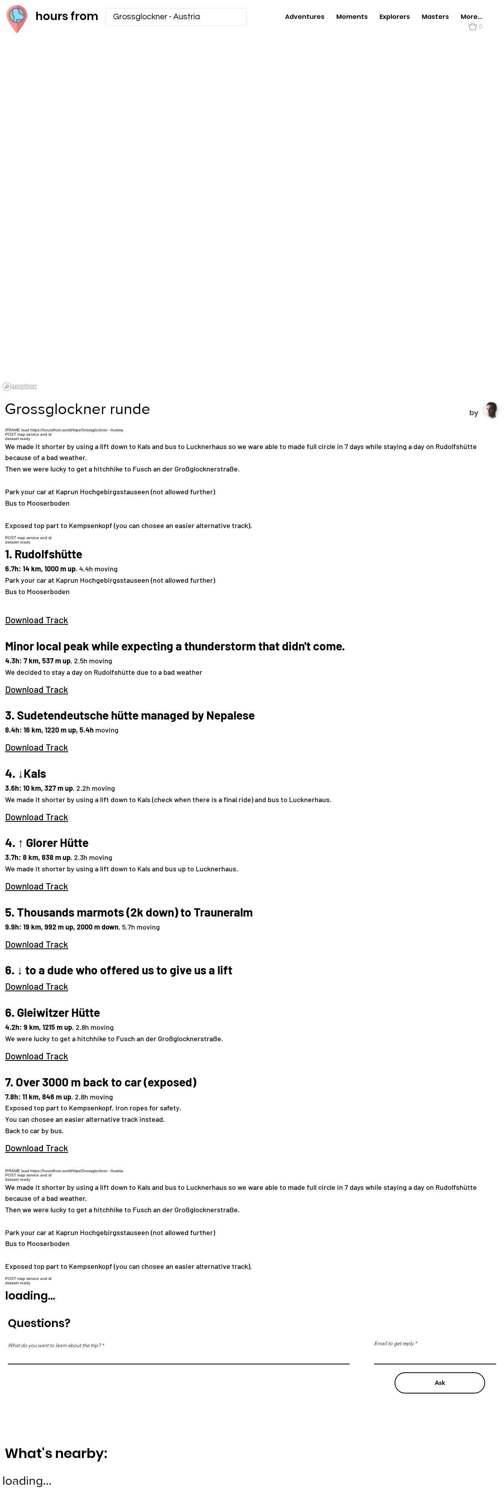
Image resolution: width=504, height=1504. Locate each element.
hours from (66, 16)
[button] (475, 26)
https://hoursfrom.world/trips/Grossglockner (68, 1171)
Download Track (36, 619)
